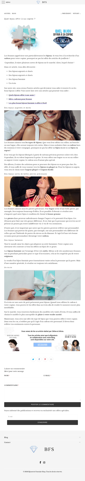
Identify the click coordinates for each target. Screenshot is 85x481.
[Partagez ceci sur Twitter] (33, 359)
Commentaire (11, 385)
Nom (7, 376)
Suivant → (77, 13)
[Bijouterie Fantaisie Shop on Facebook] (40, 463)
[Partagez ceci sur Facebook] (39, 359)
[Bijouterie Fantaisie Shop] (42, 2)
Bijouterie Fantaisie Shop (36, 471)
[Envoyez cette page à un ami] (51, 359)
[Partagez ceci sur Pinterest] (45, 359)
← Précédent (66, 13)
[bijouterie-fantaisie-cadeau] (42, 350)
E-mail (47, 376)
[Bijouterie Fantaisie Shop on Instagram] (44, 463)
